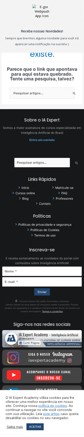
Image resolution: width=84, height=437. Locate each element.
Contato (45, 203)
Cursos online (25, 193)
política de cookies (52, 406)
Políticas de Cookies (44, 230)
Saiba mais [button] (15, 427)
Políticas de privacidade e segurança (44, 224)
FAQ (64, 193)
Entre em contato (42, 140)
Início (25, 188)
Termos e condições (52, 311)
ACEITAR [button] (35, 426)
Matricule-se (64, 188)
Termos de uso (45, 235)
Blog (25, 198)
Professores (64, 198)
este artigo (51, 414)
